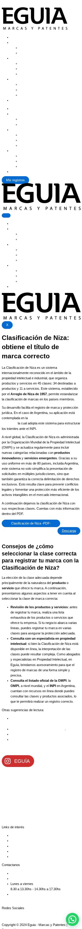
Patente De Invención (34, 48)
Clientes (25, 68)
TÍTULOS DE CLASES (15, 530)
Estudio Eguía (20, 58)
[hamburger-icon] (6, 215)
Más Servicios (20, 42)
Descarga (69, 531)
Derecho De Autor (32, 53)
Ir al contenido (12, 4)
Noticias (25, 84)
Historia (24, 74)
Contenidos (18, 79)
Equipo (24, 63)
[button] (72, 919)
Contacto (16, 100)
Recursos (26, 95)
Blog (22, 90)
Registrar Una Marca (25, 37)
